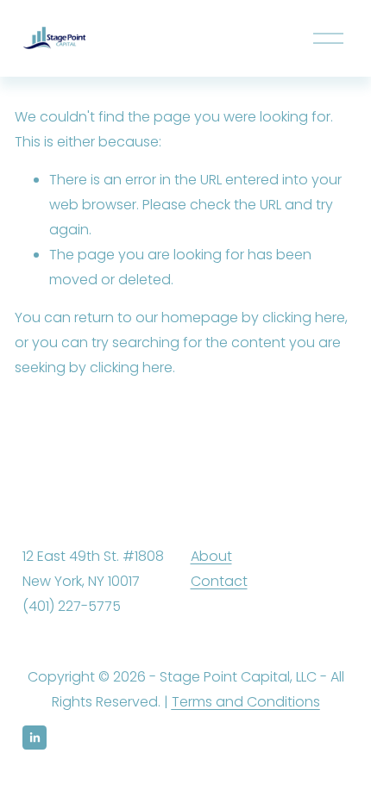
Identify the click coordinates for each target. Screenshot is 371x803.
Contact (219, 581)
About (211, 556)
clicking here (303, 317)
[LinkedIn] (34, 737)
